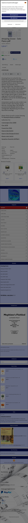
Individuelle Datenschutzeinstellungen (14, 21)
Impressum (10, 24)
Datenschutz (17, 24)
